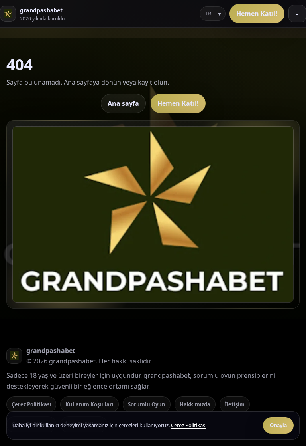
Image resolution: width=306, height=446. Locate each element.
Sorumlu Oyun (146, 404)
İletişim (235, 404)
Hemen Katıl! (257, 13)
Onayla (278, 425)
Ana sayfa (123, 103)
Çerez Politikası (31, 404)
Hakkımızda (195, 404)
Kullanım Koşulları (89, 404)
